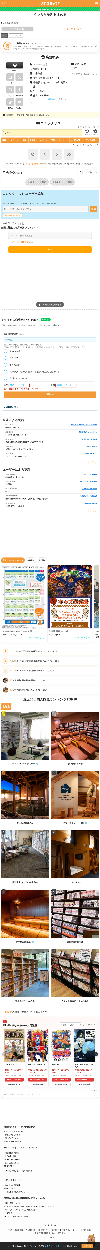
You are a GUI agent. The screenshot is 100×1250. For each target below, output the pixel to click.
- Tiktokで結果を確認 (12, 1159)
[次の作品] (96, 1054)
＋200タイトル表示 (62, 182)
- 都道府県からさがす (12, 1134)
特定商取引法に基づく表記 (45, 1232)
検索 (93, 209)
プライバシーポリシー (70, 1230)
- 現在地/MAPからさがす (13, 1141)
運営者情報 (18, 1230)
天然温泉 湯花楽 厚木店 (89, 489)
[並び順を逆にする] (80, 172)
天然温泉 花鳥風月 (91, 446)
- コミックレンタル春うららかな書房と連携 (20, 1209)
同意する (87, 1246)
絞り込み (15, 242)
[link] (23, 604)
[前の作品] (4, 1054)
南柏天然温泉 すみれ (90, 453)
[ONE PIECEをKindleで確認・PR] (14, 1045)
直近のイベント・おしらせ (13, 560)
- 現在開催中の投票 (11, 1152)
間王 (11, 680)
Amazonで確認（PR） (14, 1079)
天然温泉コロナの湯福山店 (88, 496)
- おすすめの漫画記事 (12, 1185)
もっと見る (92, 461)
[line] (51, 1225)
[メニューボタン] (96, 3)
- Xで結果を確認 (10, 1156)
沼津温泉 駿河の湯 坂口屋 (89, 439)
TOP (10, 1230)
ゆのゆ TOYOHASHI (90, 474)
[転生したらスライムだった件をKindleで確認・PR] (84, 1045)
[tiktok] (48, 1225)
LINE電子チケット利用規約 (48, 1230)
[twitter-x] (45, 1225)
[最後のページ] (69, 154)
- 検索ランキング (10, 1188)
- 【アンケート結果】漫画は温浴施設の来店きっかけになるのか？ (29, 1206)
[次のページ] (57, 154)
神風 (11, 661)
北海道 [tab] (6, 706)
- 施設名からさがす (11, 1138)
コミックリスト (16, 35)
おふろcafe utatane (90, 503)
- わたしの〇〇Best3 (12, 1163)
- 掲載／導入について (12, 1203)
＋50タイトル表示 (36, 182)
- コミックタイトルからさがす (15, 1131)
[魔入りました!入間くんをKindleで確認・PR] (37, 1045)
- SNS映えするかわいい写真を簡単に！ (19, 1170)
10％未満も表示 (91, 1025)
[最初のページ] (33, 154)
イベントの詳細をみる (36, 637)
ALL (4, 35)
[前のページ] (45, 154)
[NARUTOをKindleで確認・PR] (61, 1045)
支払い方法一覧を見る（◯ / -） (86, 73)
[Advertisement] (50, 276)
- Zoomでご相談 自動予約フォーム (17, 1216)
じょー (12, 651)
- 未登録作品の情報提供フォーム (16, 1191)
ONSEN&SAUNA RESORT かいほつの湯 (84, 425)
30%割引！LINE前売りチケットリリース (50, 9)
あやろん (13, 670)
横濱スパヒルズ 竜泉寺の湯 (88, 481)
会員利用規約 (31, 1230)
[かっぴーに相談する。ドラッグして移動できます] (91, 1241)
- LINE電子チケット (11, 1213)
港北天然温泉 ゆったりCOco (88, 432)
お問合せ (61, 1232)
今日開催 (30, 560)
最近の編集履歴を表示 (12, 215)
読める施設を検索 (14, 1084)
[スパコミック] (50, 3)
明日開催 (42, 560)
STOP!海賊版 (86, 1230)
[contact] (55, 1225)
